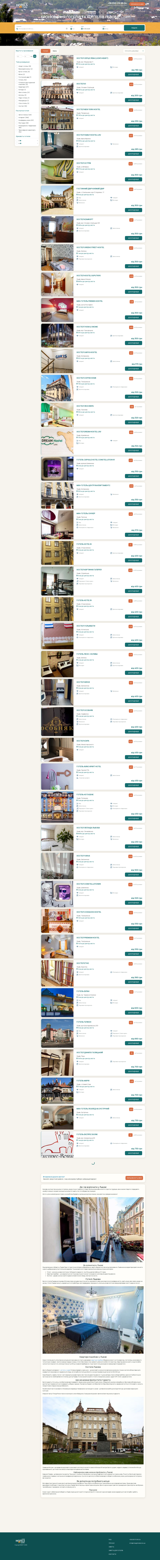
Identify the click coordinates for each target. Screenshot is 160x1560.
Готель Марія (83, 1080)
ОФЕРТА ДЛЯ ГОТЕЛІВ (116, 1550)
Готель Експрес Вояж (87, 1134)
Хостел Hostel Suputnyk (89, 275)
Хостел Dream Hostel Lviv (89, 431)
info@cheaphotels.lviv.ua (137, 1543)
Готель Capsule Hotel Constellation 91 (96, 460)
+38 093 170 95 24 (117, 3)
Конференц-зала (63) (26, 120)
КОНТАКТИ (112, 1554)
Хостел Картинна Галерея (89, 569)
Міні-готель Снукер (86, 513)
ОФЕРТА (111, 1547)
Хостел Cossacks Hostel (89, 912)
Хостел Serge (83, 682)
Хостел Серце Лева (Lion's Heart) (92, 58)
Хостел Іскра (83, 741)
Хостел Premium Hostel (88, 937)
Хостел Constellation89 (89, 884)
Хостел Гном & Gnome (87, 327)
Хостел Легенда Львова (88, 828)
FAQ (110, 1539)
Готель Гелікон (84, 1022)
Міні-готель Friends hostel (90, 301)
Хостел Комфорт (85, 219)
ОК (35, 56)
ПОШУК (134, 28)
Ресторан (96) (24, 123)
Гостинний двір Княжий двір (90, 188)
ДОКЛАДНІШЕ (133, 74)
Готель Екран (83, 991)
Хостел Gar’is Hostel (87, 352)
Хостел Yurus (83, 856)
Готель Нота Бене (85, 794)
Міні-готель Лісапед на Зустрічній (93, 1109)
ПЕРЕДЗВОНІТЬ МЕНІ (134, 1178)
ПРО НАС (112, 1543)
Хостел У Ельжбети (86, 626)
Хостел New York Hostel (88, 109)
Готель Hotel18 (84, 544)
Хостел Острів (84, 163)
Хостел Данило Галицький (90, 1052)
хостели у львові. (65, 1370)
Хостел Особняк (85, 710)
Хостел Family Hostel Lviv (89, 135)
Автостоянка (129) (25, 115)
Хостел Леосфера (85, 406)
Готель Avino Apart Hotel (89, 766)
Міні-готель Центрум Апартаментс (93, 485)
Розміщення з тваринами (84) (27, 126)
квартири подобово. (97, 1360)
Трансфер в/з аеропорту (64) (27, 131)
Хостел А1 (81, 84)
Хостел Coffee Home (86, 378)
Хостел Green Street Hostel (90, 247)
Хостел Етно (83, 963)
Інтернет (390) (24, 117)
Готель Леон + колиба (87, 654)
